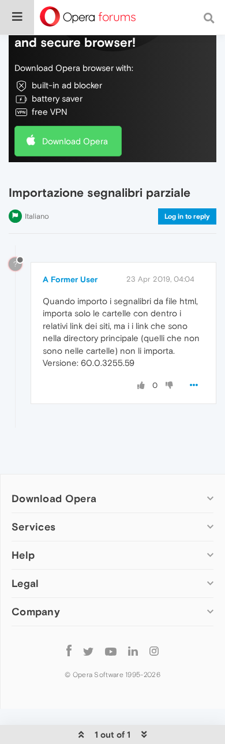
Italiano (37, 216)
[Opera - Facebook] (69, 651)
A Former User (70, 279)
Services (33, 527)
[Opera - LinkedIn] (133, 650)
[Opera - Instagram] (154, 650)
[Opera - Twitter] (88, 650)
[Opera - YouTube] (110, 650)
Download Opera (75, 141)
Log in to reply (187, 216)
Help (23, 555)
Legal (25, 583)
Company (36, 611)
